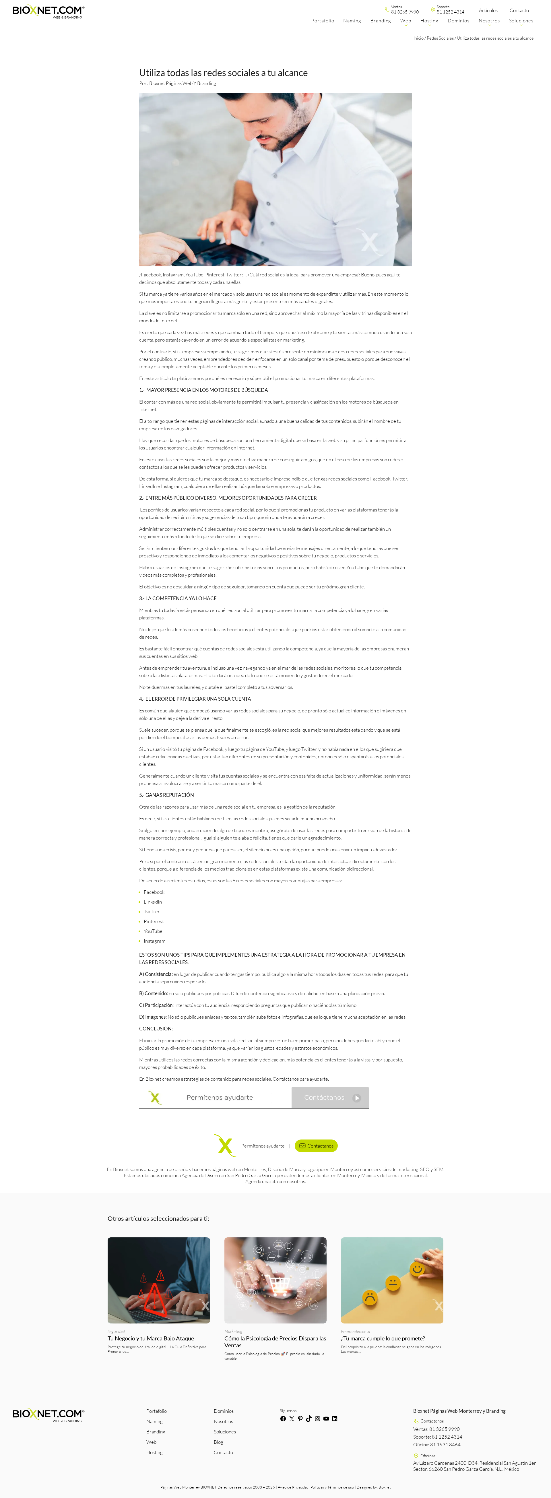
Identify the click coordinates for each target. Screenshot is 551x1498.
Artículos (488, 10)
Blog (218, 1442)
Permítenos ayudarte (263, 1146)
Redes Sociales (440, 38)
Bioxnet (385, 1487)
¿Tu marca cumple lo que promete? (383, 1338)
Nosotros (223, 1421)
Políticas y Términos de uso (332, 1487)
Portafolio (156, 1411)
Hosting (154, 1452)
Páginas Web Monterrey (180, 1487)
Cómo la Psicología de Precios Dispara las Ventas (275, 1341)
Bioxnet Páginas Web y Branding (182, 83)
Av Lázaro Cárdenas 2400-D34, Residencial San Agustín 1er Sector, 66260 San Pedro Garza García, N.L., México (474, 1466)
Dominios (224, 1411)
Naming (154, 1421)
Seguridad (116, 1331)
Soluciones (225, 1432)
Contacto (519, 10)
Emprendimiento (355, 1331)
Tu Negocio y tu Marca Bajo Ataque (151, 1338)
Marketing (233, 1331)
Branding (155, 1432)
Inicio (419, 38)
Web (151, 1442)
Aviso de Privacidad (293, 1487)
